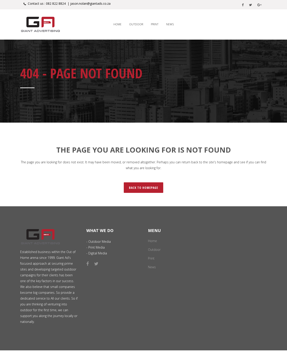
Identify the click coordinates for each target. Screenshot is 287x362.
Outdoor (154, 249)
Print (151, 258)
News (152, 267)
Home (152, 241)
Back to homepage (143, 187)
